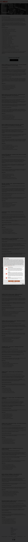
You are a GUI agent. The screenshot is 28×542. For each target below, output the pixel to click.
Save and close (14, 282)
